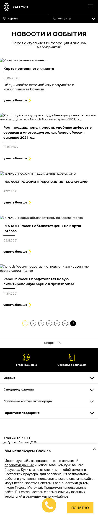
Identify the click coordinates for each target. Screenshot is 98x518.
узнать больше (15, 100)
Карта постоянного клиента (28, 68)
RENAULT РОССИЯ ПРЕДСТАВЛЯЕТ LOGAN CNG (45, 181)
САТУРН (20, 7)
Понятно (80, 508)
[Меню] (90, 7)
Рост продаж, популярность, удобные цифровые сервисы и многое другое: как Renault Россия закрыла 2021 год (47, 132)
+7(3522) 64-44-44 (16, 437)
